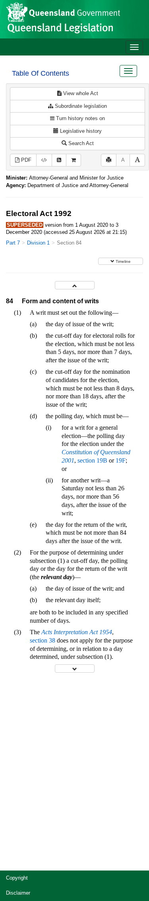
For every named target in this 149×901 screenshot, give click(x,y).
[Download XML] (44, 160)
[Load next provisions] (75, 668)
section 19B (92, 460)
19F (121, 460)
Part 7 (13, 243)
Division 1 (38, 243)
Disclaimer (18, 893)
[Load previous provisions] (75, 285)
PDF (25, 160)
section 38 (42, 640)
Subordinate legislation (80, 106)
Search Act (80, 143)
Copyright (17, 878)
